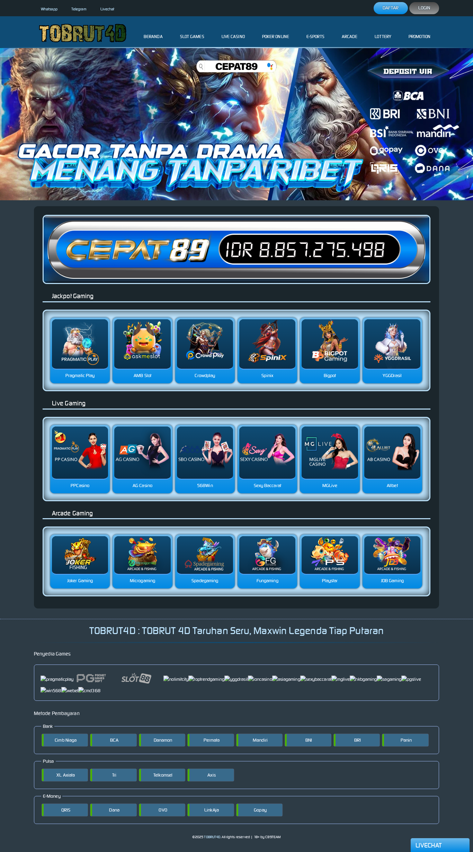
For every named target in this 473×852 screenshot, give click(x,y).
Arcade (350, 36)
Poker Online (275, 36)
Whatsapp (49, 9)
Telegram (79, 9)
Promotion (419, 36)
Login (424, 8)
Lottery (383, 36)
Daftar (391, 8)
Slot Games (192, 36)
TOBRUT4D (212, 837)
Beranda (153, 36)
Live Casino (233, 36)
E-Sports (315, 36)
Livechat (107, 9)
